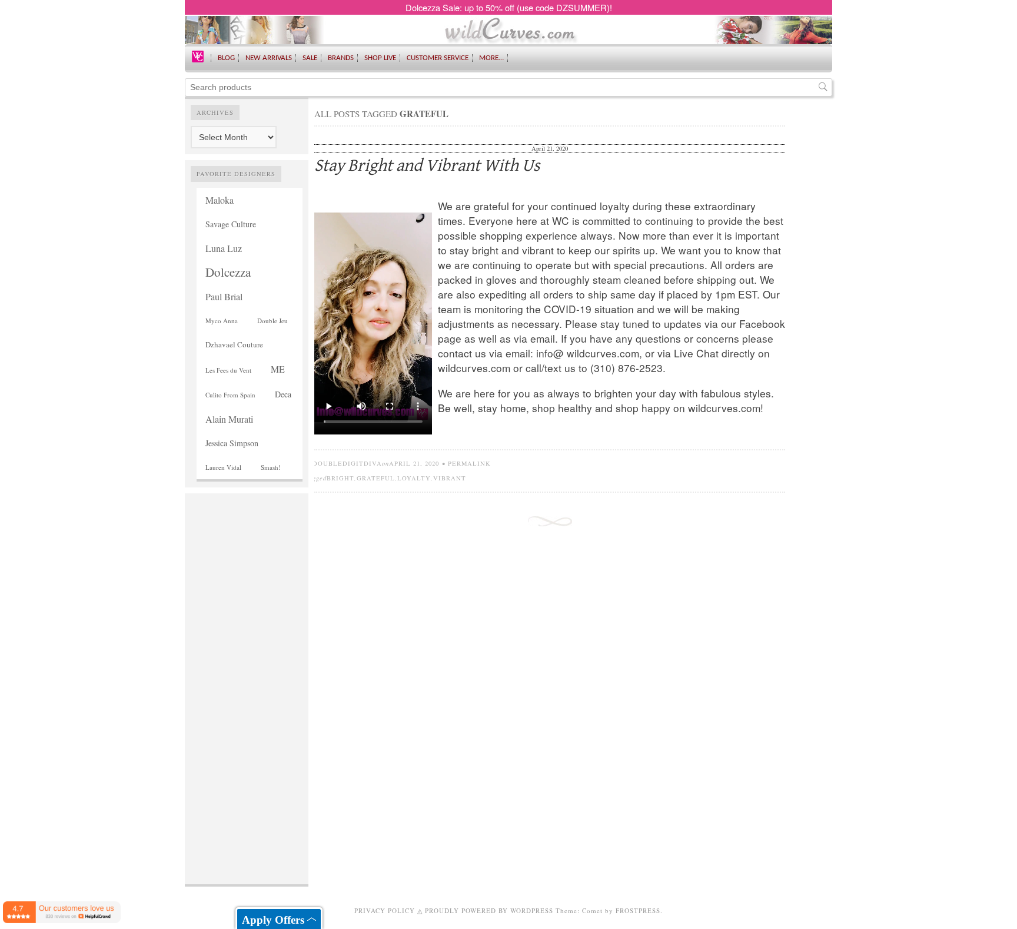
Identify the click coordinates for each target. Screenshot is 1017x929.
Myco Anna (221, 320)
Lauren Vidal (223, 467)
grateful (376, 478)
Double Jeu (272, 320)
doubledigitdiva (347, 463)
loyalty (414, 478)
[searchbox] (508, 87)
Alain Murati (229, 419)
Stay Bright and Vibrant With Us (427, 165)
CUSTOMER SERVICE (437, 58)
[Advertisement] (247, 675)
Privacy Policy (384, 910)
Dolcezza (228, 272)
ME (278, 369)
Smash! (271, 467)
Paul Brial (223, 296)
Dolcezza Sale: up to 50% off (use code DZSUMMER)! (509, 7)
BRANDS (341, 58)
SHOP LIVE (380, 58)
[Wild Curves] (198, 55)
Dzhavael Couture (234, 344)
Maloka (219, 200)
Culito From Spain (230, 394)
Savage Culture (230, 224)
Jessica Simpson (231, 443)
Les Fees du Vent (228, 370)
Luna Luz (223, 248)
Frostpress (638, 910)
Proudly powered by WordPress (489, 910)
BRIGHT (340, 478)
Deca (283, 394)
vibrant (449, 478)
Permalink (469, 463)
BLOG (226, 58)
